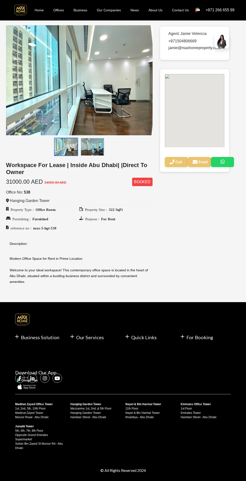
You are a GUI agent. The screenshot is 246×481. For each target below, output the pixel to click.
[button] (17, 80)
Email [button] (203, 162)
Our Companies (109, 10)
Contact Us (180, 10)
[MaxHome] (20, 10)
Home (39, 10)
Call (178, 162)
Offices (58, 10)
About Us (155, 10)
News (134, 10)
